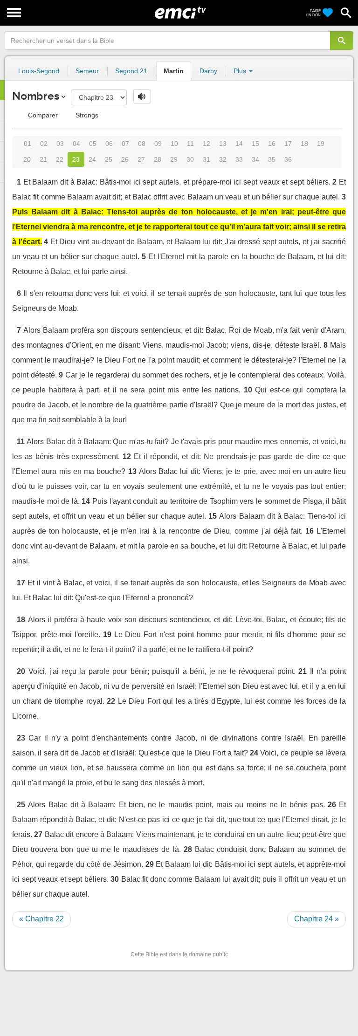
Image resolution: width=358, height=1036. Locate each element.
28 (157, 159)
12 (206, 143)
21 (43, 159)
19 (320, 143)
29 (174, 159)
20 (27, 159)
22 (59, 159)
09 (158, 143)
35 (271, 159)
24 (92, 159)
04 (76, 143)
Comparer (42, 115)
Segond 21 (131, 71)
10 (174, 143)
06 (109, 143)
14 (239, 143)
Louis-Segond (38, 71)
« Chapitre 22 (41, 919)
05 (92, 143)
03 (60, 143)
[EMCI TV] (180, 11)
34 (255, 159)
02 (44, 143)
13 (223, 143)
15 (255, 143)
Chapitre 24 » (316, 919)
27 (141, 159)
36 (288, 159)
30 (190, 159)
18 (304, 143)
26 (125, 159)
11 (190, 143)
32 (223, 159)
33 (239, 159)
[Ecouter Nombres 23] (142, 96)
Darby (208, 71)
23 (76, 159)
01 (27, 143)
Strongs (86, 115)
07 (125, 143)
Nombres (35, 95)
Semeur (87, 71)
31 (206, 159)
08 (141, 143)
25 (108, 159)
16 (271, 143)
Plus (241, 71)
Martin (174, 71)
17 (288, 143)
